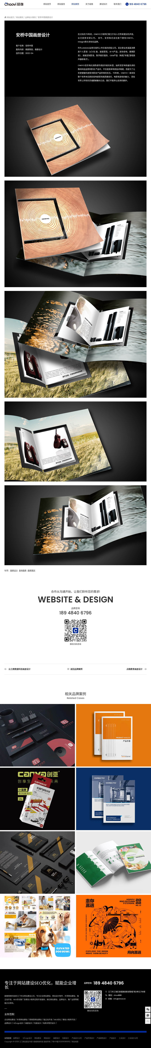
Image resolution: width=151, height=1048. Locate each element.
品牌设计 (16, 1038)
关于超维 (89, 4)
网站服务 (61, 4)
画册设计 (14, 570)
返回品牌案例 (76, 669)
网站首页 (47, 4)
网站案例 (75, 4)
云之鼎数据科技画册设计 (19, 669)
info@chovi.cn (119, 999)
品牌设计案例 (30, 17)
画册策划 (31, 570)
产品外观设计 (89, 1038)
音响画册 (22, 570)
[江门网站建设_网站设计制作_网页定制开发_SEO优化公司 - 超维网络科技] (13, 4)
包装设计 (65, 1038)
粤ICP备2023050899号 (61, 1041)
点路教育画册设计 (134, 669)
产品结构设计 (102, 1038)
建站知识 (103, 4)
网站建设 (37, 1038)
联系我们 (117, 4)
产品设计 (112, 1038)
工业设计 (122, 1038)
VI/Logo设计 (27, 1038)
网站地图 (75, 1041)
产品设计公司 (77, 1038)
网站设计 (47, 1038)
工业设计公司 (133, 1038)
